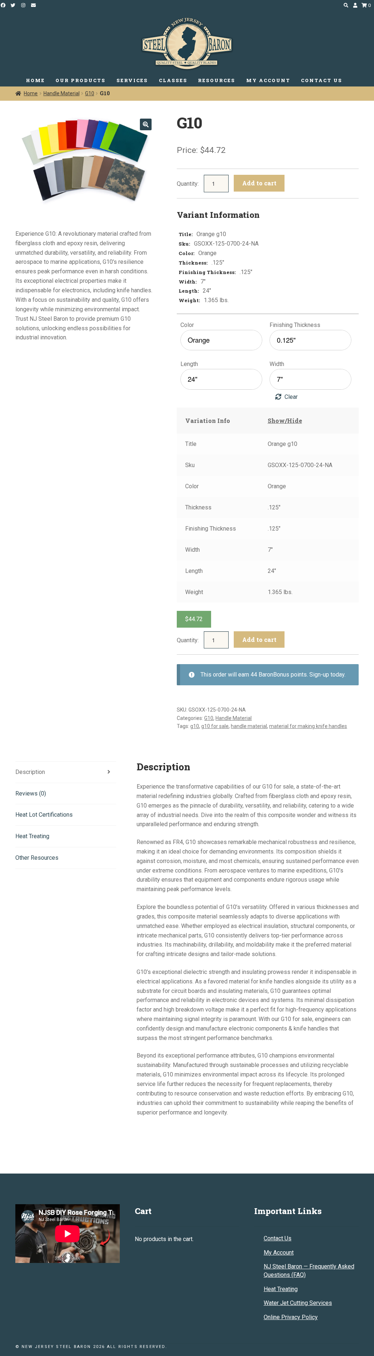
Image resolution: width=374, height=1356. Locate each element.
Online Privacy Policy (291, 1317)
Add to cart (259, 183)
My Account (279, 1252)
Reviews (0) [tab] (30, 793)
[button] (146, 124)
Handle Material (61, 93)
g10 (194, 726)
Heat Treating (281, 1289)
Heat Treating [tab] (32, 836)
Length (189, 364)
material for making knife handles (308, 726)
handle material (249, 726)
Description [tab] (30, 771)
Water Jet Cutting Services (298, 1302)
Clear (291, 396)
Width (277, 364)
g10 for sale (215, 726)
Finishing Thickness (295, 324)
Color (187, 324)
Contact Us (277, 1238)
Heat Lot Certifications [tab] (44, 814)
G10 (89, 93)
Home (31, 93)
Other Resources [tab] (36, 857)
